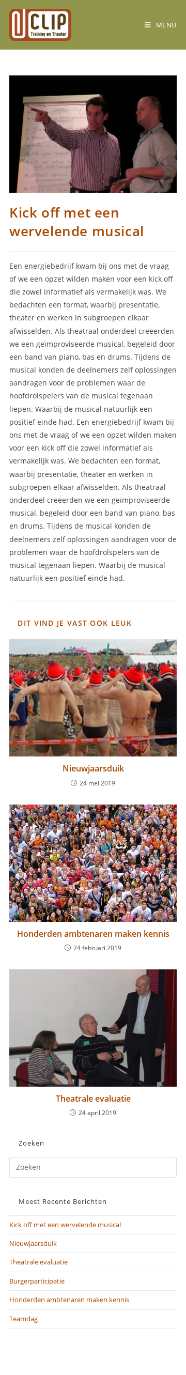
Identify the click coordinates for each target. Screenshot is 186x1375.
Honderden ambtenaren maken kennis (93, 933)
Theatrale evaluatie (93, 1098)
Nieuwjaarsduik (93, 768)
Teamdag (23, 1318)
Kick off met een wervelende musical (65, 1224)
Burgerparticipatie (37, 1281)
